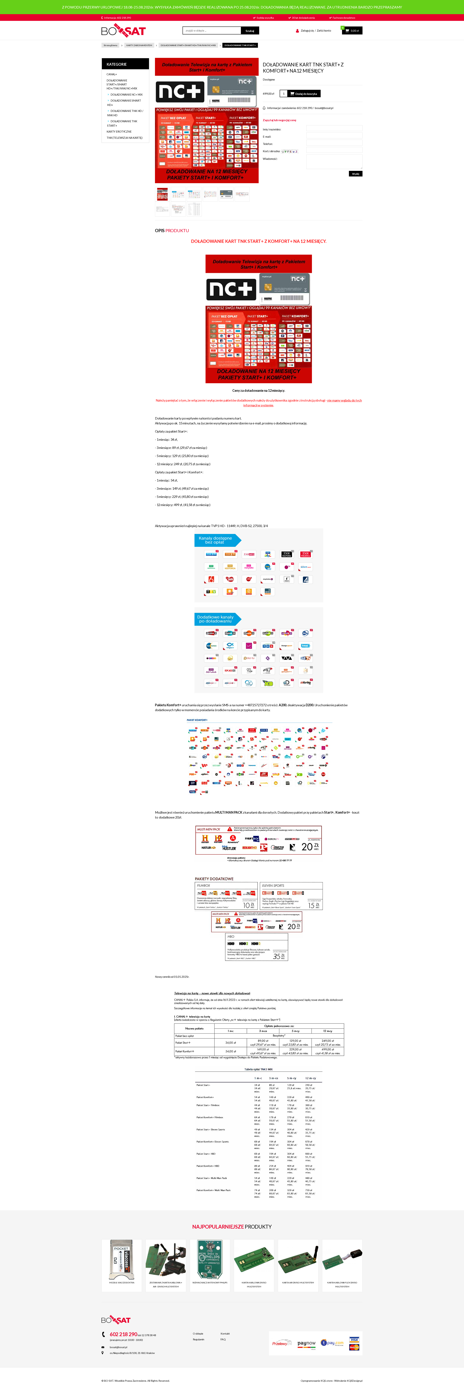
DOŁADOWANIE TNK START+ (240, 45)
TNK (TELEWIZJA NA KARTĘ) (124, 137)
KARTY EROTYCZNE (119, 131)
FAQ (223, 1339)
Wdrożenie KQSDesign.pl (348, 1380)
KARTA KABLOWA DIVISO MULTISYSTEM (254, 1284)
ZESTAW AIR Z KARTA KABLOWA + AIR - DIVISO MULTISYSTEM (166, 1284)
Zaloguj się (307, 30)
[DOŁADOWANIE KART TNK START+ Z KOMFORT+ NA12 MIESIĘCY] (207, 120)
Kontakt (225, 1333)
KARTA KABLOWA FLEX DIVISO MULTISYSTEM (342, 1284)
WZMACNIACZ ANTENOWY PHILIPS (209, 1282)
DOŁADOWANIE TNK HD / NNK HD (125, 113)
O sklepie (198, 1333)
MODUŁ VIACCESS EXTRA (121, 1282)
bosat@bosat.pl (324, 108)
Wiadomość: (270, 158)
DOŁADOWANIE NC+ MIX (127, 94)
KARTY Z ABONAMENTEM (139, 45)
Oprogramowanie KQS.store (317, 1380)
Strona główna (110, 45)
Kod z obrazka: (272, 151)
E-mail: (267, 136)
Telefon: (268, 143)
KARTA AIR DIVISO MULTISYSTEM (298, 1282)
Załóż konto (324, 30)
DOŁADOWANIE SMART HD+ (124, 102)
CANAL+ (112, 74)
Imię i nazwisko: (272, 129)
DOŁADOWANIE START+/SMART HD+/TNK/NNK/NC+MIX (188, 45)
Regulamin (198, 1339)
